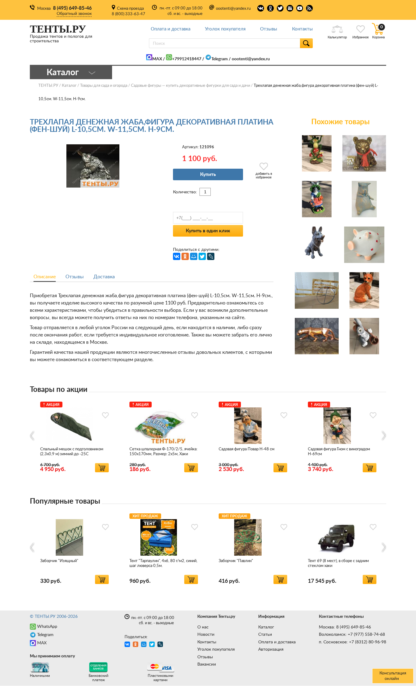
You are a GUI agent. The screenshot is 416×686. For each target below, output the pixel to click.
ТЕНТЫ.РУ (48, 86)
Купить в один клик (208, 230)
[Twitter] (202, 256)
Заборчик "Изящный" (59, 561)
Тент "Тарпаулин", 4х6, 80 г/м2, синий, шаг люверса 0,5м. (163, 563)
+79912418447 (186, 59)
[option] (74, 436)
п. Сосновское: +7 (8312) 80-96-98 (352, 642)
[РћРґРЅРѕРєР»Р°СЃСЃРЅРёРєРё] (185, 256)
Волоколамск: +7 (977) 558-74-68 (352, 634)
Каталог (266, 627)
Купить (208, 174)
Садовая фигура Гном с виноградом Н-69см (339, 451)
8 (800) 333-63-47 (128, 14)
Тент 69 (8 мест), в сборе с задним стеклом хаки (338, 563)
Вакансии (206, 664)
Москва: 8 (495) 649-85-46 (345, 627)
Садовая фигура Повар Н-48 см (246, 449)
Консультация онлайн (392, 676)
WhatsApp (47, 626)
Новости (205, 634)
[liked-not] (105, 415)
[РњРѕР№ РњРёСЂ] (193, 256)
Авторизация (271, 649)
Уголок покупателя (225, 29)
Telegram (219, 59)
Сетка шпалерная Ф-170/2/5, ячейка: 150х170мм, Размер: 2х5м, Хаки (163, 451)
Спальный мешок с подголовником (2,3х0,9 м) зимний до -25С (71, 451)
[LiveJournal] (210, 256)
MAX (157, 59)
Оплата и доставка (170, 29)
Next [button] (383, 435)
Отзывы (268, 29)
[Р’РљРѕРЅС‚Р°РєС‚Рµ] (176, 256)
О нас (203, 627)
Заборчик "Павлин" (236, 561)
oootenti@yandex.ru (233, 9)
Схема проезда (130, 9)
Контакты (302, 29)
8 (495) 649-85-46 (72, 8)
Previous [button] (32, 435)
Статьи (265, 634)
